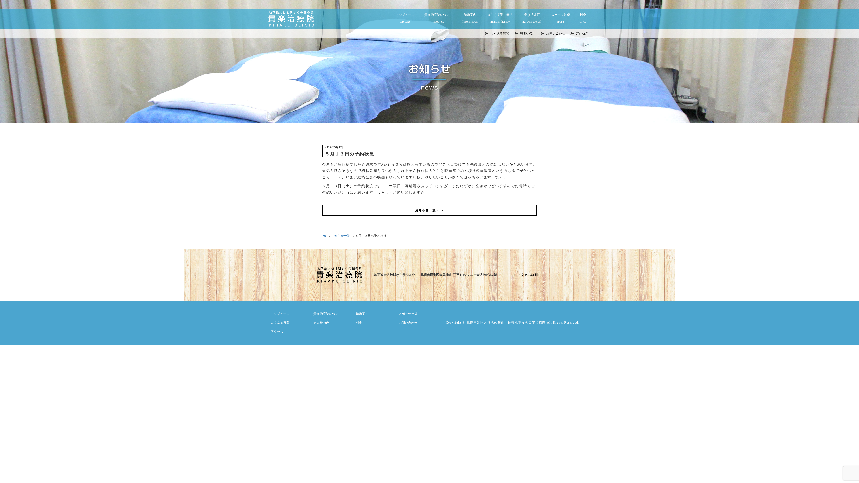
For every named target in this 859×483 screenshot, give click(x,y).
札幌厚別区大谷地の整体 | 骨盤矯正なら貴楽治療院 (506, 322)
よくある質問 (280, 322)
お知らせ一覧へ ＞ (429, 210)
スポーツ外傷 (560, 18)
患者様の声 (321, 322)
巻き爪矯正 (531, 18)
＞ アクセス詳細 (525, 275)
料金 (583, 18)
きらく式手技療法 (499, 18)
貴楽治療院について (438, 18)
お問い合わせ (408, 322)
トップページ (405, 18)
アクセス (277, 331)
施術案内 (470, 18)
